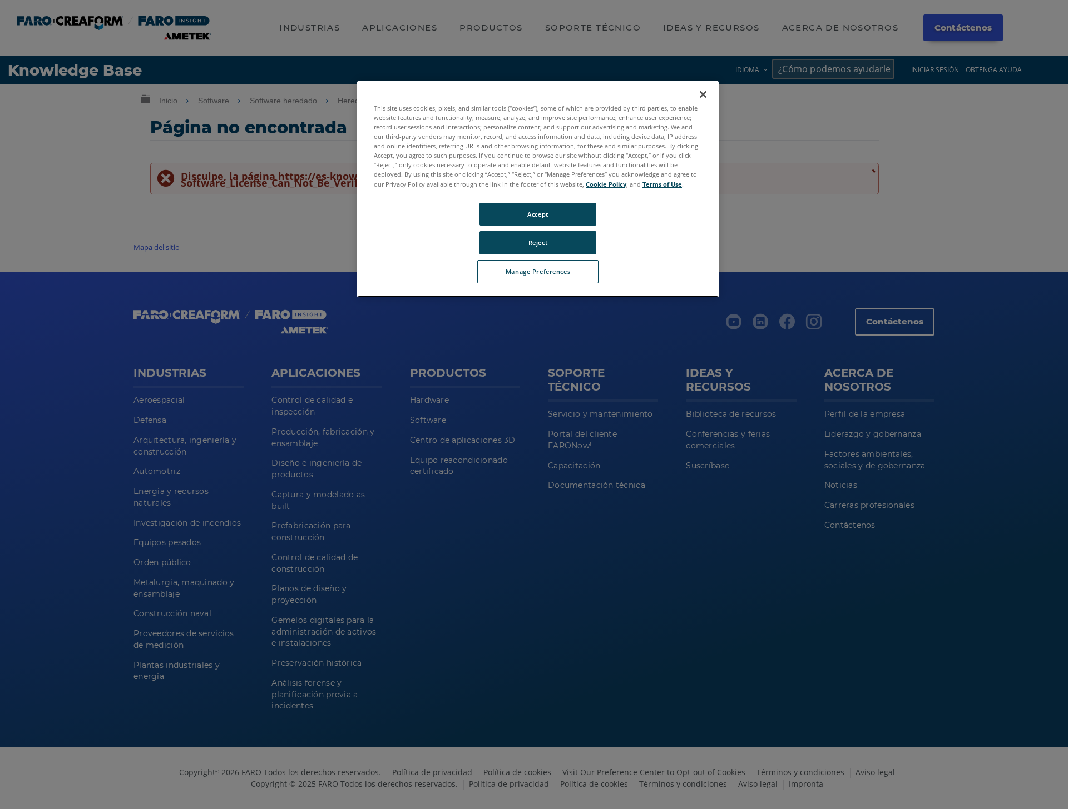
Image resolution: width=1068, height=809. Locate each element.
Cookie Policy (606, 183)
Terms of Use (662, 183)
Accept (537, 213)
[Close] (703, 94)
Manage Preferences (538, 271)
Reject (537, 242)
